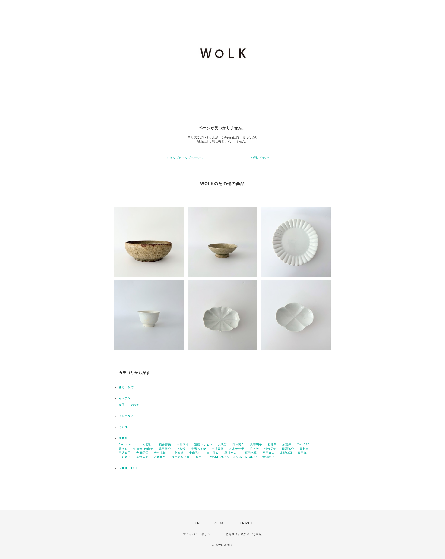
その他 (134, 404)
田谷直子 (125, 452)
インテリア (126, 415)
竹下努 (254, 448)
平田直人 (269, 452)
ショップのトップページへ (185, 157)
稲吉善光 (165, 444)
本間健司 (286, 452)
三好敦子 (125, 457)
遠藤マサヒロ (203, 444)
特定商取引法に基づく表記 (244, 534)
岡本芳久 (238, 444)
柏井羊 (272, 444)
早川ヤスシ (231, 452)
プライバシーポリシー (198, 534)
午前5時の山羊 (143, 448)
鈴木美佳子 (236, 448)
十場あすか (198, 448)
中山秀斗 (195, 452)
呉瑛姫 (123, 448)
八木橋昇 (160, 457)
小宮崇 (180, 448)
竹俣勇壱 (270, 448)
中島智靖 (178, 452)
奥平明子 (256, 444)
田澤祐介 (288, 448)
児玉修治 (165, 448)
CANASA (303, 444)
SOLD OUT (128, 468)
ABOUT (219, 523)
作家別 (123, 438)
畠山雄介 (213, 452)
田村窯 (304, 448)
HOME (197, 523)
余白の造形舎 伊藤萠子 (188, 457)
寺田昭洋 (142, 452)
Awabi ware (127, 444)
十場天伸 (218, 448)
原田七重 (251, 452)
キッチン (125, 398)
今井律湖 (183, 444)
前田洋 (302, 452)
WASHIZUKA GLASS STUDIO (233, 457)
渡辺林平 (268, 457)
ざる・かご (126, 387)
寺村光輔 (160, 452)
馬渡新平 (142, 457)
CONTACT (245, 523)
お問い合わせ (260, 157)
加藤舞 (286, 444)
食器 (122, 404)
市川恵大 (147, 444)
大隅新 (222, 444)
